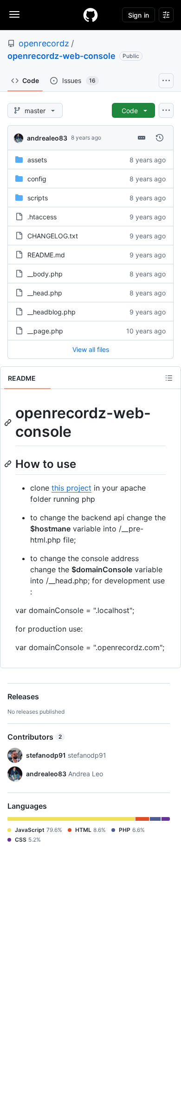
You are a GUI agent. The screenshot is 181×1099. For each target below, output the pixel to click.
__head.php (44, 293)
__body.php (45, 274)
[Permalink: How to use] (8, 463)
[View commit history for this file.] (160, 137)
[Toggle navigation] (14, 14)
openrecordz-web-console (61, 56)
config (36, 179)
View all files (90, 349)
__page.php (45, 331)
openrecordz (44, 43)
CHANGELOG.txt (52, 236)
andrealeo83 (47, 138)
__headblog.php (51, 312)
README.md (46, 255)
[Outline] (169, 378)
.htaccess (42, 217)
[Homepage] (90, 14)
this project (71, 487)
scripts (37, 198)
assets (37, 160)
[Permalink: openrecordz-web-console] (8, 422)
